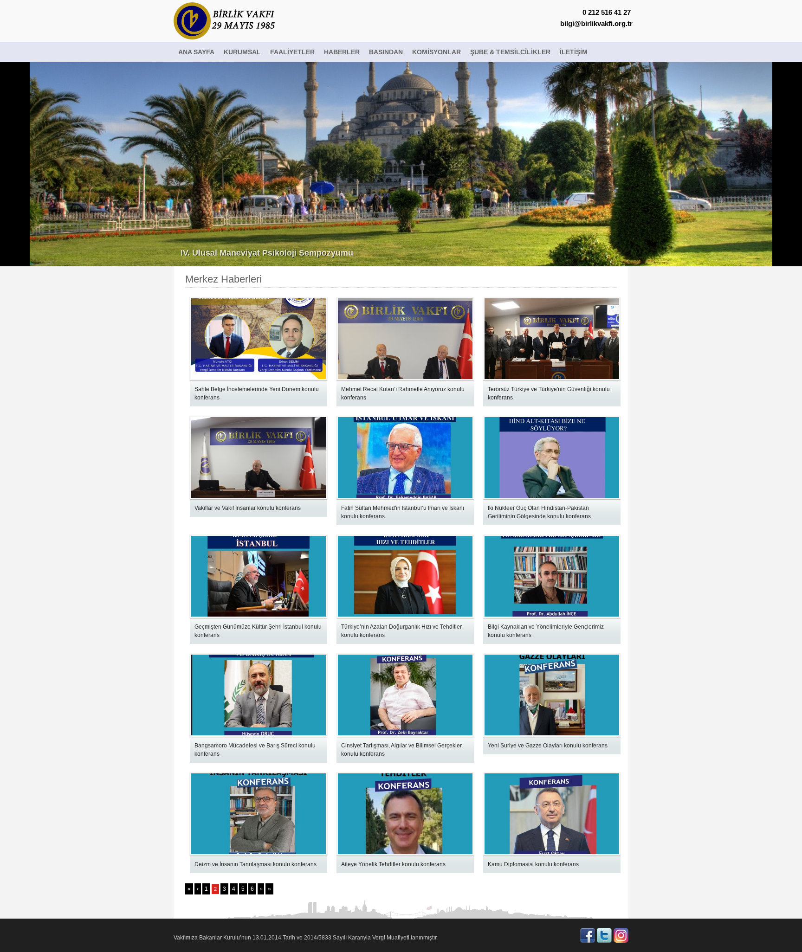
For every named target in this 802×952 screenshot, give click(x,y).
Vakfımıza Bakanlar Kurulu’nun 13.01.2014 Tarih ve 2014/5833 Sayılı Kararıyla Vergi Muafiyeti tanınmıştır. (306, 937)
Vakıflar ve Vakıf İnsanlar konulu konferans (247, 508)
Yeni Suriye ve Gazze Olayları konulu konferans (548, 745)
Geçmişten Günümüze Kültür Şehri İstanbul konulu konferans (258, 631)
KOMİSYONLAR (436, 52)
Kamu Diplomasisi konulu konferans (533, 864)
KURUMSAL (242, 52)
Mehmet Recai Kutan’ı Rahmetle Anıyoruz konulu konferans (403, 393)
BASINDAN (386, 52)
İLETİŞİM (574, 52)
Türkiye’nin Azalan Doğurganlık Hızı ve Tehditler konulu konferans (401, 631)
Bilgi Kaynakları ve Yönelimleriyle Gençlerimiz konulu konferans (546, 631)
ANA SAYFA (196, 52)
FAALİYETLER (292, 52)
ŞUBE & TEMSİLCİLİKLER (510, 52)
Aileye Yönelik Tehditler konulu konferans (393, 864)
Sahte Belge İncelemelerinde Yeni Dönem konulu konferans (256, 393)
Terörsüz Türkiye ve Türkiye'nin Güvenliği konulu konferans (549, 393)
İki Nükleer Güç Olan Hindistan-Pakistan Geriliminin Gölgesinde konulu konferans (539, 512)
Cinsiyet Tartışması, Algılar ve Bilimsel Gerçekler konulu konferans (401, 749)
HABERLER (342, 52)
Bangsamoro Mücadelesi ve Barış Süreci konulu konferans (255, 749)
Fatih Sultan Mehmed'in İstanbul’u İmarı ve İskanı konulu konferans (402, 512)
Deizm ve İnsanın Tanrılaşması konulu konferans (255, 864)
